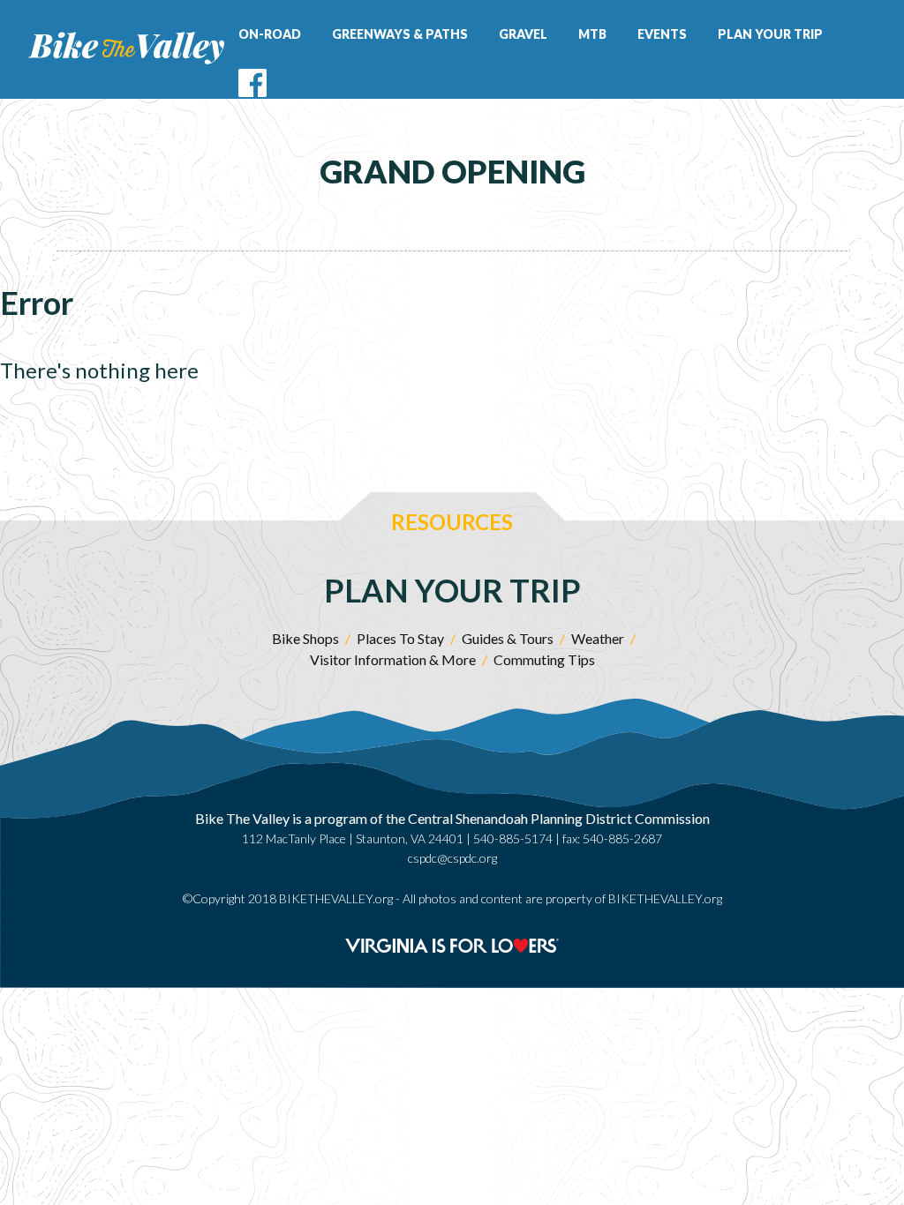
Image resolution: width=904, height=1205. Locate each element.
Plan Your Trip (770, 33)
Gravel (523, 33)
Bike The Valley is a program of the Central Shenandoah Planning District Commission (452, 818)
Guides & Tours (508, 638)
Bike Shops (305, 638)
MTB (592, 33)
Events (662, 33)
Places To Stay (400, 638)
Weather (597, 638)
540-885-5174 (513, 838)
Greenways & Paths (400, 33)
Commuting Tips (544, 659)
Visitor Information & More (393, 659)
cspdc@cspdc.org (452, 857)
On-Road (269, 33)
